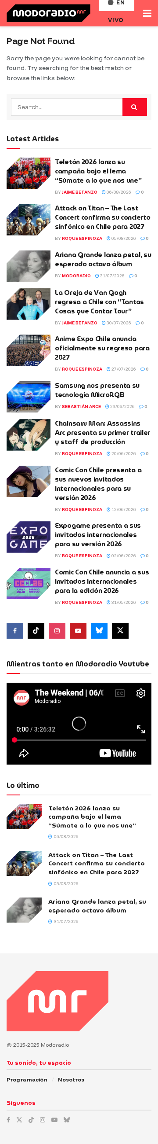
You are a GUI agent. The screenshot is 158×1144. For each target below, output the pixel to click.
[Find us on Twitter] (120, 631)
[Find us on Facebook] (15, 631)
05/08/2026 (123, 238)
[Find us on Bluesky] (99, 631)
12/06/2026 (123, 509)
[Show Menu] (147, 13)
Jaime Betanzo (79, 192)
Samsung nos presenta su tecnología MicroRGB (97, 390)
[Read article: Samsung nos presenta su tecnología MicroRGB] (28, 397)
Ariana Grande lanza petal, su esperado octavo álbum (103, 259)
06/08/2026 (118, 192)
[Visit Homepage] (48, 13)
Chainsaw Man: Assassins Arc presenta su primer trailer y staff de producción (102, 432)
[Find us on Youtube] (78, 631)
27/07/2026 (123, 369)
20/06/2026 (123, 453)
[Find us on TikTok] (31, 1120)
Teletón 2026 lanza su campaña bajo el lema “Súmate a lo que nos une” (98, 171)
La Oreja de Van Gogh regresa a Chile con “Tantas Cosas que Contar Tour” (99, 301)
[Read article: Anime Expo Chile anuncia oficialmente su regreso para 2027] (28, 350)
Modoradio (76, 276)
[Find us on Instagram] (57, 631)
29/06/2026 (122, 406)
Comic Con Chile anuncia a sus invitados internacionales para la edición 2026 (102, 581)
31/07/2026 (112, 276)
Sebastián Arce (81, 406)
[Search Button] (134, 107)
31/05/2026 (123, 602)
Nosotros (71, 1079)
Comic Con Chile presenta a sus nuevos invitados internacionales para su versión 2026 (98, 484)
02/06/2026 (123, 556)
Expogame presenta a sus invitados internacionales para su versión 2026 (98, 534)
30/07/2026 (118, 323)
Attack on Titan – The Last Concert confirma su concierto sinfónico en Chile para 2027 (102, 217)
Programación (27, 1079)
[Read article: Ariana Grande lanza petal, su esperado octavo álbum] (28, 266)
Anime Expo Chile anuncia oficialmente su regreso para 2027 (102, 348)
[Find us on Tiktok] (36, 631)
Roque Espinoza (82, 238)
